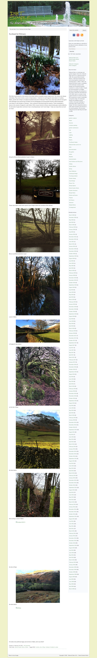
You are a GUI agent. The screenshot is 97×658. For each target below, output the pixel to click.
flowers (70, 139)
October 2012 (72, 485)
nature (70, 154)
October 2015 (72, 398)
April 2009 (71, 586)
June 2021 (71, 241)
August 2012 (72, 490)
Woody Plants (72, 192)
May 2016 (71, 381)
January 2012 (72, 506)
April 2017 (71, 354)
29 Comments (27, 645)
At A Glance (71, 200)
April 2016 (71, 383)
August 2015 (72, 403)
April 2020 (71, 268)
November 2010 (72, 540)
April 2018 (71, 326)
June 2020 (71, 263)
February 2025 (72, 227)
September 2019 (73, 285)
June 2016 (71, 379)
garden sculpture (73, 118)
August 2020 (72, 258)
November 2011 (72, 511)
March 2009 (71, 588)
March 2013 (71, 473)
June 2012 (71, 494)
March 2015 (71, 415)
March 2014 (71, 444)
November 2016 (72, 367)
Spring (70, 168)
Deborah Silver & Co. (48, 11)
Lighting (71, 135)
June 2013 (71, 465)
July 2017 (71, 347)
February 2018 (72, 330)
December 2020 (72, 248)
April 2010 (71, 557)
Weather (71, 156)
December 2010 (72, 538)
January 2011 (72, 535)
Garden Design (72, 178)
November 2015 (72, 395)
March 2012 (71, 502)
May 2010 (71, 555)
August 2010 (72, 547)
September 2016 (73, 371)
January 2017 (72, 362)
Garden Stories (72, 166)
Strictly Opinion (72, 185)
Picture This (71, 183)
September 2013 (73, 458)
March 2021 (71, 244)
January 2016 (72, 391)
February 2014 (72, 446)
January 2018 (72, 333)
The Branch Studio (73, 142)
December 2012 (72, 480)
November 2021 (72, 239)
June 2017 (71, 350)
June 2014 (71, 436)
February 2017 (72, 359)
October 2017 (72, 340)
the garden (71, 151)
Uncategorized (72, 207)
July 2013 (71, 463)
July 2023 (71, 231)
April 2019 (71, 297)
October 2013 (72, 456)
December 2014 (72, 422)
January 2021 (72, 246)
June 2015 (71, 408)
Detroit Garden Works (20, 647)
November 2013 (72, 453)
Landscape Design (73, 173)
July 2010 (71, 550)
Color (70, 132)
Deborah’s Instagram (74, 63)
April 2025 (71, 222)
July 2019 (71, 289)
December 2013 (72, 451)
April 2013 (71, 470)
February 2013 (72, 475)
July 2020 (71, 260)
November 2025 (72, 217)
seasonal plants (72, 159)
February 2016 (72, 388)
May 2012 (71, 497)
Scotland (48, 647)
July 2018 (71, 318)
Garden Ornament (73, 190)
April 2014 (71, 441)
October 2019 (72, 282)
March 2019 (71, 299)
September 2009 (73, 574)
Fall (70, 130)
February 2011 (72, 533)
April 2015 (71, 412)
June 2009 (71, 581)
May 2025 (71, 219)
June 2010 (71, 552)
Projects (71, 197)
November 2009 (72, 569)
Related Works (72, 205)
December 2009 (72, 567)
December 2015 (72, 393)
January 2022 (72, 234)
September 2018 (73, 313)
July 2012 (71, 492)
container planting (73, 125)
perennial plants (72, 149)
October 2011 (72, 514)
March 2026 (71, 215)
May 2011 (71, 526)
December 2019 (72, 277)
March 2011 (71, 531)
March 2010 (71, 559)
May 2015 (71, 410)
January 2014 (72, 449)
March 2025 (71, 224)
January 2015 (72, 420)
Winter (26, 647)
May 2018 (71, 323)
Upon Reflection (72, 171)
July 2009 (71, 579)
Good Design (72, 180)
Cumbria (37, 647)
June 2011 (71, 523)
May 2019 (71, 294)
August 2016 (72, 374)
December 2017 (72, 335)
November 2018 (72, 309)
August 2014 (72, 432)
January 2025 (72, 229)
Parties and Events (73, 195)
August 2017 (72, 345)
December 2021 (72, 236)
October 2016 (72, 369)
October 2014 (72, 427)
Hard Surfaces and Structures (75, 161)
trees (70, 147)
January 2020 (72, 275)
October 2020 (72, 253)
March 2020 (71, 270)
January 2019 (72, 304)
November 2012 (72, 482)
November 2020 (72, 251)
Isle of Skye (42, 647)
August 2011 (72, 518)
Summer (71, 122)
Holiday (70, 163)
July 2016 (71, 376)
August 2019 (72, 287)
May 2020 (71, 265)
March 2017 (71, 357)
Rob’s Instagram (72, 65)
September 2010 (73, 545)
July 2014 (71, 434)
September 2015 (73, 400)
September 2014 (73, 429)
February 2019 (72, 301)
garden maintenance (73, 127)
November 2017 (72, 338)
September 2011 (73, 516)
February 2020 (72, 272)
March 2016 (71, 386)
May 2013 (71, 468)
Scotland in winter (54, 647)
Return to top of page (13, 655)
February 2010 (72, 562)
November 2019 (72, 280)
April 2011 (71, 528)
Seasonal (71, 202)
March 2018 (71, 328)
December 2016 (72, 364)
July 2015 (71, 405)
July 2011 (71, 521)
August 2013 (72, 461)
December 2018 (72, 306)
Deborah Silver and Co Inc (75, 144)
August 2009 (72, 576)
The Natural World (73, 176)
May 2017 (71, 352)
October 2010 (72, 543)
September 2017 (73, 342)
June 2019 (71, 292)
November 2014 (72, 424)
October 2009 (72, 572)
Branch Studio (72, 60)
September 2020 (73, 256)
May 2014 (71, 439)
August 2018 (72, 316)
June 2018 (71, 321)
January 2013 (72, 477)
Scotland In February (17, 33)
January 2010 (72, 564)
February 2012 (72, 504)
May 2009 (71, 584)
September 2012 (73, 487)
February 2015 (72, 417)
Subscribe (72, 51)
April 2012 (71, 499)
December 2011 (72, 509)
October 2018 (72, 311)
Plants (70, 120)
